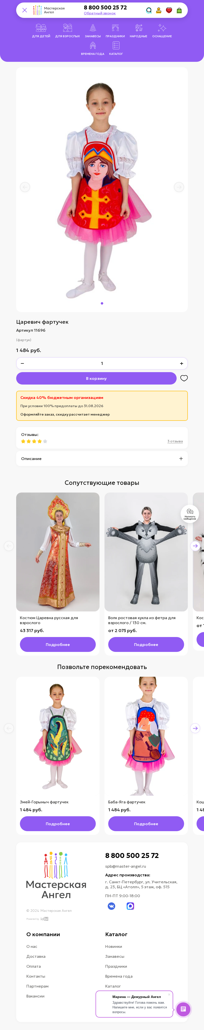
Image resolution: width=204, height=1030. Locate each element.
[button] (25, 187)
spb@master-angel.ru (125, 866)
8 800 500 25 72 (105, 7)
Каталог (113, 986)
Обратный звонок (100, 13)
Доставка (36, 956)
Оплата (33, 966)
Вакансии (35, 996)
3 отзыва (175, 441)
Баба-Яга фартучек (126, 801)
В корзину (96, 378)
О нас (31, 946)
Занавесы (114, 956)
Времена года (119, 976)
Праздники (116, 966)
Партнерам (37, 986)
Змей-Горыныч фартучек (44, 801)
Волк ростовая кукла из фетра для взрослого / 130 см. (142, 620)
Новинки (113, 946)
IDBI (44, 919)
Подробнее (58, 644)
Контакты (35, 976)
